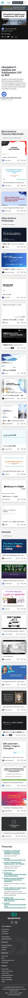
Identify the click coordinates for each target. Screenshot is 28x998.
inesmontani (8, 710)
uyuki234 (7, 499)
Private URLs (5, 969)
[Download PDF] (16, 36)
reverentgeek (8, 634)
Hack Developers (9, 870)
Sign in (9, 2)
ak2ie (6, 524)
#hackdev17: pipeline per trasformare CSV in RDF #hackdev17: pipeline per (12, 852)
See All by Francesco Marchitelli (12, 138)
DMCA (20, 993)
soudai (6, 735)
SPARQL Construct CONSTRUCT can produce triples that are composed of (14, 880)
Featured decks (6, 936)
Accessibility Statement (14, 994)
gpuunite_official (9, 272)
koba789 (7, 297)
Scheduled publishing (7, 975)
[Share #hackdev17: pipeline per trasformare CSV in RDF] (8, 37)
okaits (6, 322)
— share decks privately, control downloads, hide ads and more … (14, 7)
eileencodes (7, 558)
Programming (5, 929)
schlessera (7, 684)
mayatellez (7, 659)
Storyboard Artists (7, 945)
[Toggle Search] (25, 2)
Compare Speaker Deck (8, 960)
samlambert (8, 836)
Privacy (16, 993)
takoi (6, 373)
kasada (6, 247)
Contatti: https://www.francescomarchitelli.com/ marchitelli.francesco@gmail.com (15, 905)
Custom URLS (5, 973)
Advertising (5, 962)
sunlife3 (6, 474)
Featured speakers (6, 938)
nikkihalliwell (8, 811)
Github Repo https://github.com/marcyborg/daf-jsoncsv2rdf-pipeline (15, 874)
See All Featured (7, 536)
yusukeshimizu (8, 423)
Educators (4, 947)
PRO (12, 348)
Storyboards (5, 933)
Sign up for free (17, 2)
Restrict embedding (7, 979)
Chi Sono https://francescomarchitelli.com (14, 859)
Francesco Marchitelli (11, 98)
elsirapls (6, 609)
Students (4, 949)
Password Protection (7, 971)
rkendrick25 (8, 583)
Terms (11, 993)
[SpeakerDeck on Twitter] (16, 922)
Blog (3, 958)
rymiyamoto (8, 449)
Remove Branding (6, 977)
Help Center (5, 956)
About (6, 993)
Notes (3, 981)
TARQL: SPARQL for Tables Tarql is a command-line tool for (15, 888)
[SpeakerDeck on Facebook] (12, 922)
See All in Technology (9, 224)
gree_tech (7, 348)
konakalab (7, 785)
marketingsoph (8, 760)
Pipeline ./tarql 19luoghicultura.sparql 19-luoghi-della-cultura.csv (14, 899)
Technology (7, 34)
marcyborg (7, 160)
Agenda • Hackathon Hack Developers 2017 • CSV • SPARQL (14, 863)
